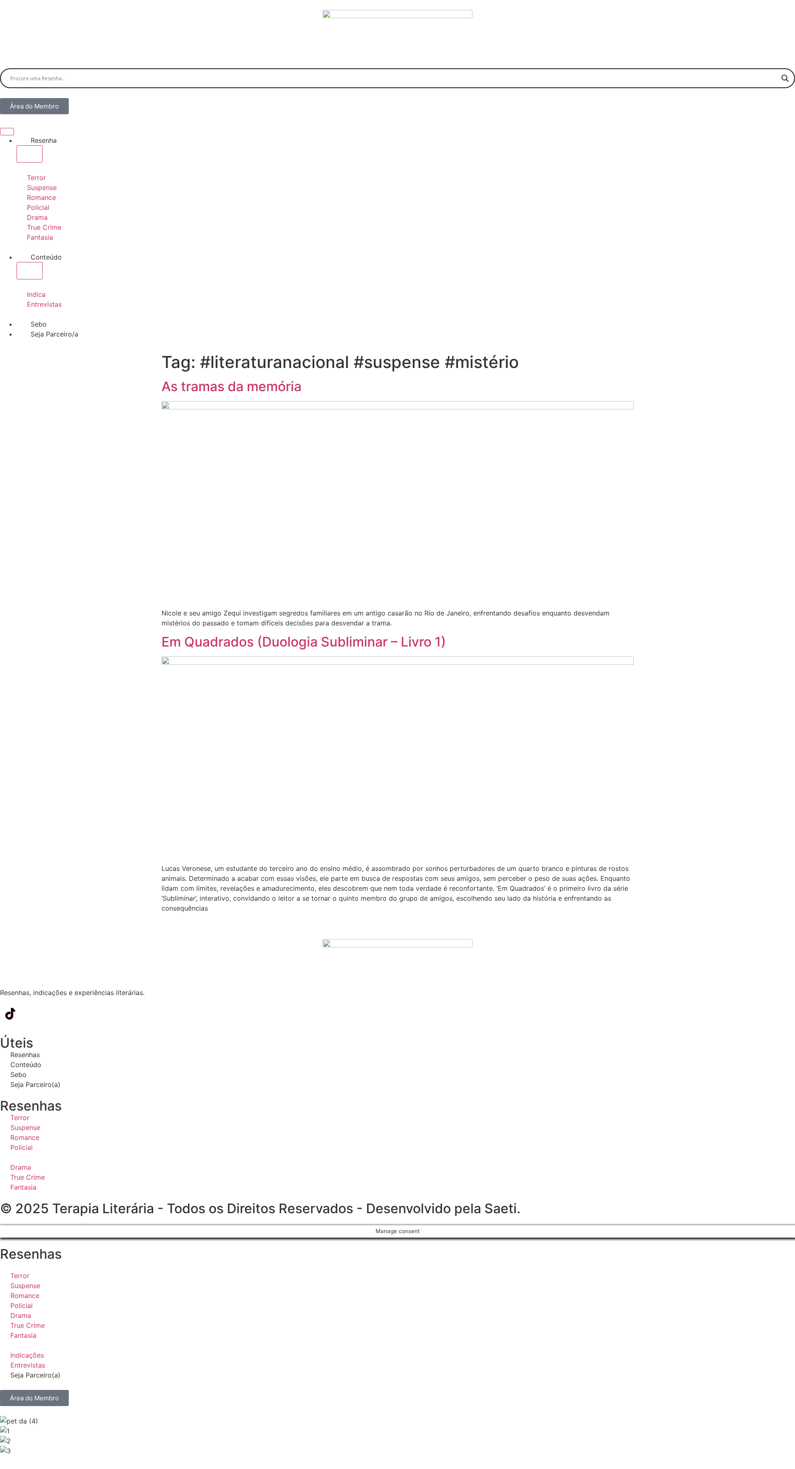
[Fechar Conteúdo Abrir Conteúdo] (30, 270)
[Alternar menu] (7, 131)
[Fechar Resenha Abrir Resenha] (30, 154)
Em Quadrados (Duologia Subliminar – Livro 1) (303, 642)
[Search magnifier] (785, 78)
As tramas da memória (231, 386)
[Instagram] (33, 1013)
